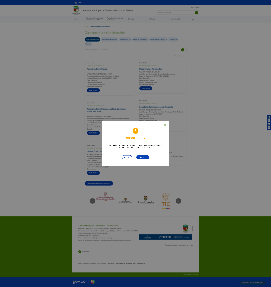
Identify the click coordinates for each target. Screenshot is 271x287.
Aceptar (127, 157)
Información (143, 157)
